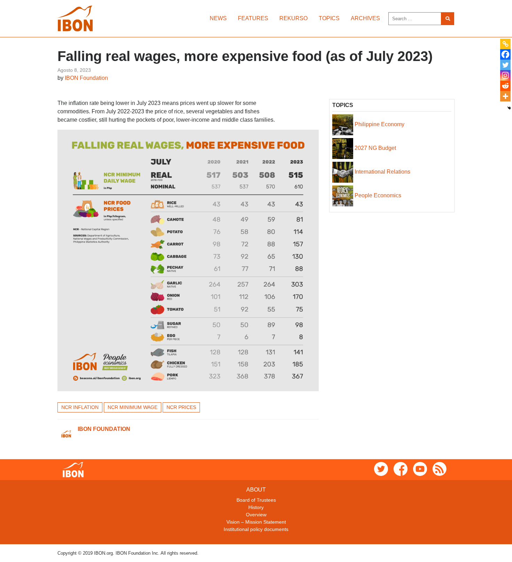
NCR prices (181, 407)
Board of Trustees (256, 500)
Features (253, 18)
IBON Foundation (86, 78)
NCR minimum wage (132, 407)
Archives (365, 18)
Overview (256, 514)
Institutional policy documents (256, 529)
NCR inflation (80, 407)
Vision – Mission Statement (256, 522)
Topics (329, 18)
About (256, 490)
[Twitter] (505, 65)
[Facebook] (505, 54)
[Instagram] (505, 75)
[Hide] (509, 108)
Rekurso (293, 18)
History (256, 507)
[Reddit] (505, 86)
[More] (505, 96)
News (218, 18)
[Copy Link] (505, 44)
